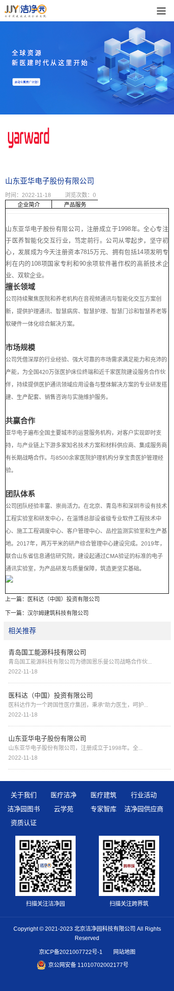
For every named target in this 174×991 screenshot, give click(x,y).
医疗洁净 (64, 795)
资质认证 (24, 822)
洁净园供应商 (143, 809)
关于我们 (24, 795)
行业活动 (144, 795)
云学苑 (63, 809)
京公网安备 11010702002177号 (88, 965)
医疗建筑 (103, 795)
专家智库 (103, 809)
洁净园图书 (23, 809)
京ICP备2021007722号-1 (71, 952)
